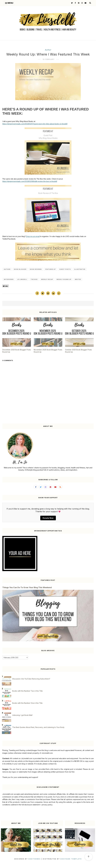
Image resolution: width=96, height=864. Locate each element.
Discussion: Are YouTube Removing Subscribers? (31, 679)
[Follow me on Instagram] (82, 3)
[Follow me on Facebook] (75, 3)
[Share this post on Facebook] (37, 293)
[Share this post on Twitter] (42, 293)
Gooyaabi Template (71, 859)
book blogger (20, 269)
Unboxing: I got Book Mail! (22, 715)
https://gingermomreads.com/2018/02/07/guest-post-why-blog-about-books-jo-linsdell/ (34, 124)
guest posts (65, 269)
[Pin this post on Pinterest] (48, 293)
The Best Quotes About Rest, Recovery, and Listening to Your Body (38, 727)
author (48, 50)
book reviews (36, 269)
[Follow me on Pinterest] (78, 3)
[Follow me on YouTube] (85, 3)
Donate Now (48, 518)
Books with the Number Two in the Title (27, 691)
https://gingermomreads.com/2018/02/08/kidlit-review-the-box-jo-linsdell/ (29, 181)
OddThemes (34, 859)
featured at (50, 269)
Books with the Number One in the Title (27, 703)
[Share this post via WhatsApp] (59, 293)
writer (78, 279)
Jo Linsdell (22, 279)
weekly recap (47, 279)
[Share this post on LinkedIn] (53, 293)
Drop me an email (33, 236)
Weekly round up (64, 279)
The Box (34, 279)
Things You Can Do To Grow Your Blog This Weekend (27, 587)
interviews (9, 279)
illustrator (79, 269)
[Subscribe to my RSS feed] (60, 487)
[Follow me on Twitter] (72, 3)
